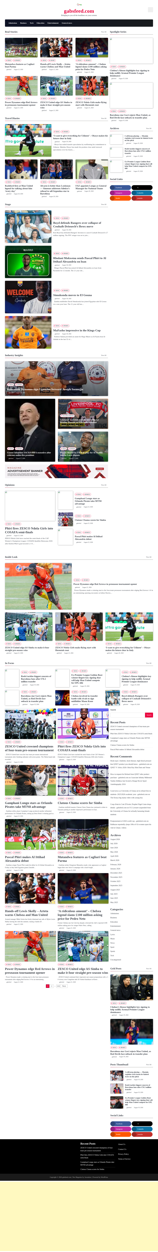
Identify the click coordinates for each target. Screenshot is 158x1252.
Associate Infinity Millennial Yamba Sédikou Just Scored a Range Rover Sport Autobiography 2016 (131, 781)
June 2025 (114, 898)
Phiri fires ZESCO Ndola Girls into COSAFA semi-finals (131, 734)
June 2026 (114, 848)
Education (40, 23)
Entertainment (53, 23)
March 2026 (114, 860)
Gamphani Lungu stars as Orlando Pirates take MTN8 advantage (88, 501)
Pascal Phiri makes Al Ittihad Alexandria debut (88, 537)
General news (67, 23)
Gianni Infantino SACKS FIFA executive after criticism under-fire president (29, 453)
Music (112, 939)
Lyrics (112, 935)
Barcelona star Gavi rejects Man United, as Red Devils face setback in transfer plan (130, 116)
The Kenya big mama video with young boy (126, 798)
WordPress (104, 1177)
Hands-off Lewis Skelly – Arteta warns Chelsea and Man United (55, 65)
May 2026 (114, 852)
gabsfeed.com (79, 11)
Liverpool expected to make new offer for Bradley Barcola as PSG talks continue (79, 421)
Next (64, 986)
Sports (17, 60)
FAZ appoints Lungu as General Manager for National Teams (91, 187)
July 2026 (114, 843)
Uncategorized (68, 415)
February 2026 (115, 865)
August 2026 (115, 839)
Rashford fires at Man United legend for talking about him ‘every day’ (19, 188)
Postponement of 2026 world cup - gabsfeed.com (128, 821)
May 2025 (114, 902)
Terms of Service (124, 1159)
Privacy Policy (123, 1154)
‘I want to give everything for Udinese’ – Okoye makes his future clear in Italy (127, 648)
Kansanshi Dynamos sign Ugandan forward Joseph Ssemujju (45, 389)
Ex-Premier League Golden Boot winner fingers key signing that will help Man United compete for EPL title (86, 679)
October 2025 (115, 881)
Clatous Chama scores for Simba (90, 520)
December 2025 (116, 873)
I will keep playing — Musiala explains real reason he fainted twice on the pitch (139, 138)
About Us (121, 1144)
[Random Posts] (149, 23)
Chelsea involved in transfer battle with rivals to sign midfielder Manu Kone (84, 698)
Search (113, 710)
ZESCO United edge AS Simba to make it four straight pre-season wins (56, 105)
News (9, 60)
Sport (52, 60)
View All (103, 32)
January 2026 (115, 869)
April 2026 (114, 856)
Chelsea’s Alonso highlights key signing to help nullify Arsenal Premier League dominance (129, 73)
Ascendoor (87, 1177)
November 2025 (116, 877)
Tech (31, 23)
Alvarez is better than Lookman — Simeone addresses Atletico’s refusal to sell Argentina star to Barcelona (55, 190)
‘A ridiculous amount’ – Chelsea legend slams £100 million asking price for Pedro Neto (91, 67)
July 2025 (114, 894)
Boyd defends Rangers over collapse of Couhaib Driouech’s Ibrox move (136, 698)
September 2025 (116, 885)
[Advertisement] (69, 1216)
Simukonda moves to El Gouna (72, 295)
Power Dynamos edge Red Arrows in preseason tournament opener (21, 103)
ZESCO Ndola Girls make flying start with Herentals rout (91, 103)
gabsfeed (8, 69)
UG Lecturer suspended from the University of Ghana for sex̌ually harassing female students (130, 811)
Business (23, 23)
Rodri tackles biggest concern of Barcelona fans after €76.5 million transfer (138, 151)
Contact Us (122, 1149)
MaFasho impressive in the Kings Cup (77, 330)
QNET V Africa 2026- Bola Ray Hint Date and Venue (130, 768)
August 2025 (115, 890)
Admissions (12, 23)
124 (58, 986)
